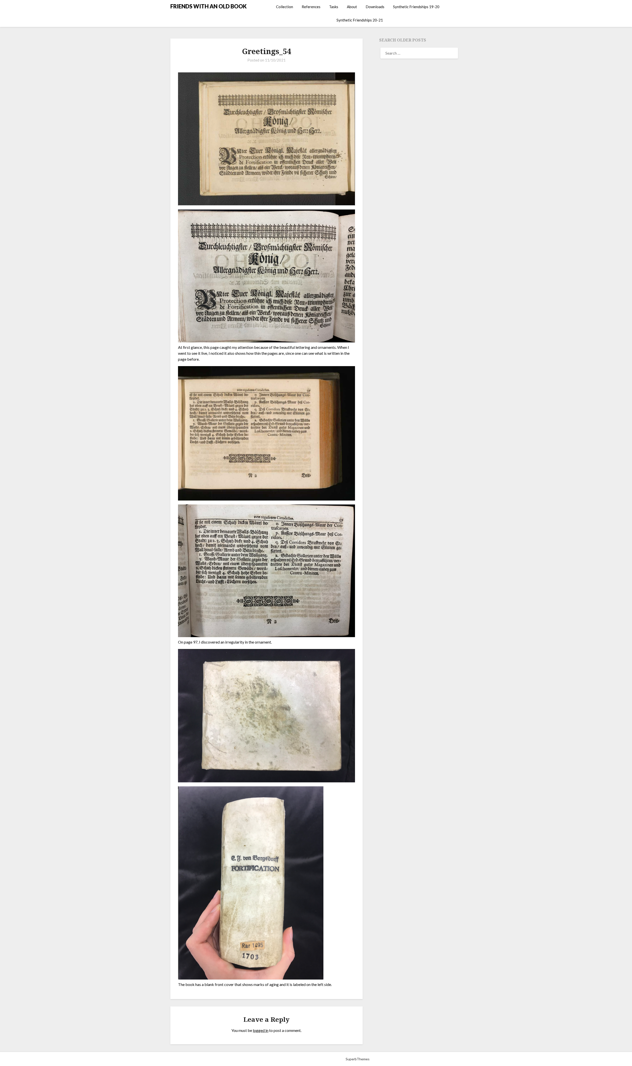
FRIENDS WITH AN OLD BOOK (208, 6)
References (311, 6)
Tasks (333, 6)
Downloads (375, 6)
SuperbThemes (358, 1059)
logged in (260, 1030)
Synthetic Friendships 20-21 (359, 20)
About (352, 6)
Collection (284, 6)
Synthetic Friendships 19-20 (416, 6)
